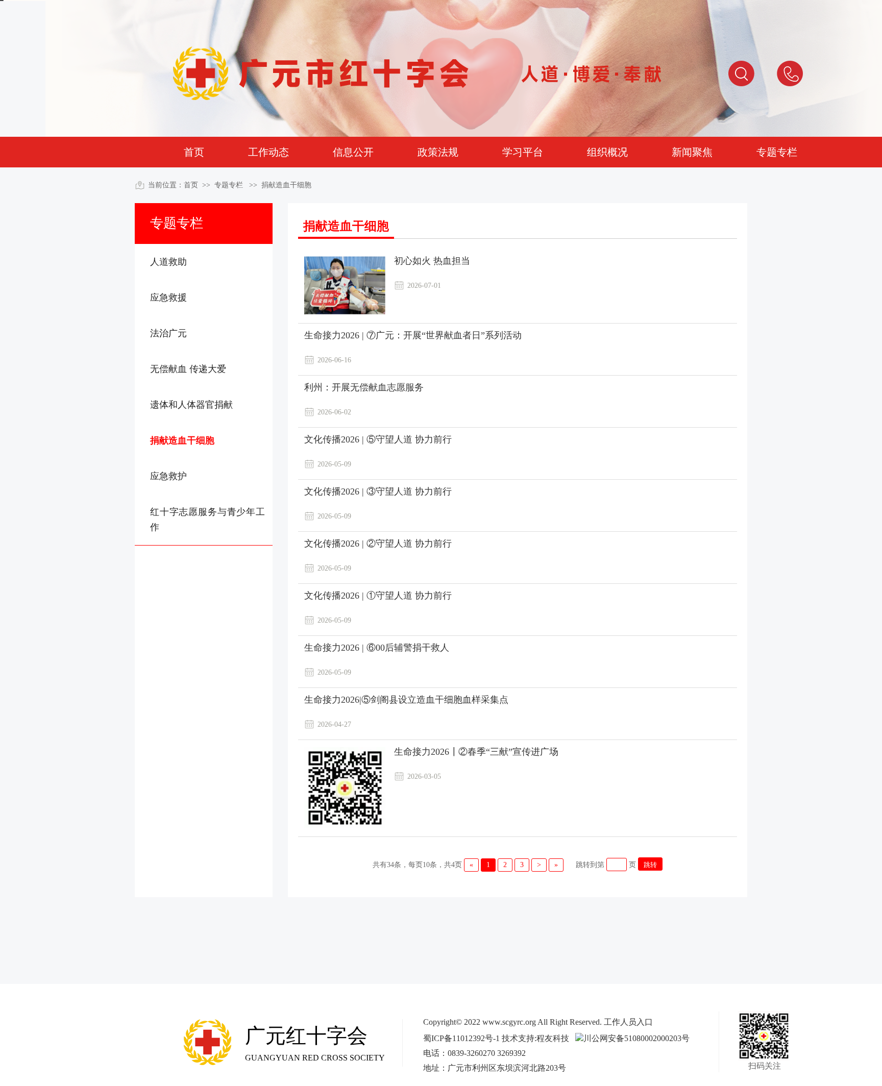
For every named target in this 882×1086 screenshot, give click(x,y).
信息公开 (353, 152)
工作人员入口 (628, 1022)
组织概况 (607, 152)
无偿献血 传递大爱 (188, 369)
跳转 (650, 865)
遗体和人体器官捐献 (191, 405)
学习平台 (522, 152)
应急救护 (168, 476)
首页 (194, 152)
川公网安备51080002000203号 (636, 1038)
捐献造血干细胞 (286, 185)
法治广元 (168, 333)
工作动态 (268, 152)
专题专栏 (776, 152)
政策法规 (438, 152)
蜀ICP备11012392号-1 (461, 1038)
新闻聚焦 (692, 152)
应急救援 (168, 297)
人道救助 (168, 262)
